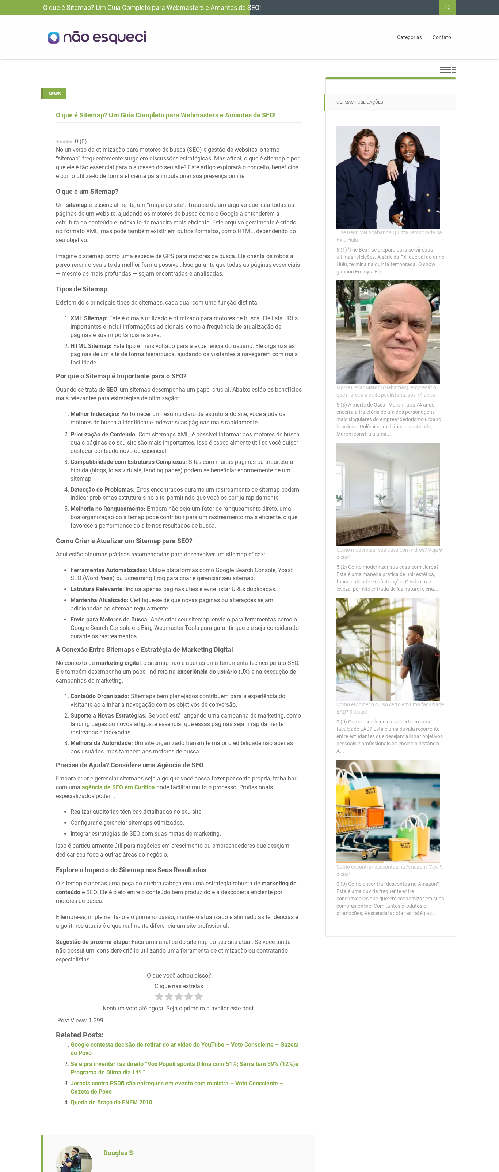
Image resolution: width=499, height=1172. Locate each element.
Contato (442, 37)
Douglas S (118, 1153)
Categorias (409, 37)
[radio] (159, 997)
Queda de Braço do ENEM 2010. (112, 1102)
